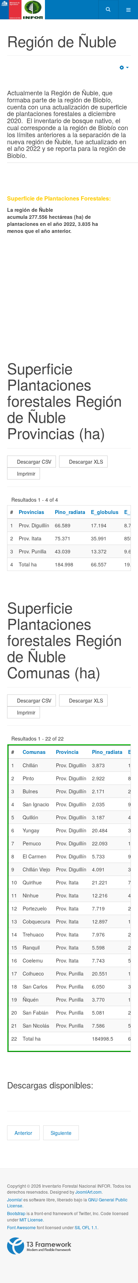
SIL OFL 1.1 (86, 1227)
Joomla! (14, 1199)
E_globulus (105, 511)
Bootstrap (16, 1213)
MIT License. (31, 1219)
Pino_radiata (70, 511)
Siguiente (61, 1132)
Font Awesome (21, 1227)
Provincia (67, 751)
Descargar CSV (33, 461)
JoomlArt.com (88, 1192)
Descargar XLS (85, 461)
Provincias (31, 511)
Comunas (34, 751)
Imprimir (25, 473)
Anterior (23, 1132)
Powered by (39, 1246)
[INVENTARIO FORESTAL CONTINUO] (22, 9)
